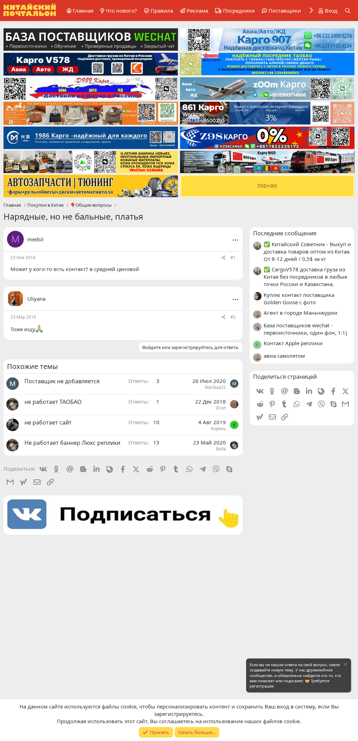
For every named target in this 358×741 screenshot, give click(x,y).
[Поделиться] (223, 258)
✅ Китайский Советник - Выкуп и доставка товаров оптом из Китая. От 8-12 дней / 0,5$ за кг (307, 251)
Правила (162, 10)
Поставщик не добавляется (62, 381)
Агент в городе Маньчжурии (300, 312)
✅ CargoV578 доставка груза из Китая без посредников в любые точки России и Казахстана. (305, 276)
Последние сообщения (284, 233)
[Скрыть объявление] (345, 665)
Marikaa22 (215, 387)
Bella (221, 449)
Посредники (239, 10)
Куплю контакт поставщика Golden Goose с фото (299, 298)
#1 (233, 258)
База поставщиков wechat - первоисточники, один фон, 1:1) (305, 329)
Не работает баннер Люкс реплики (72, 443)
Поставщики (284, 10)
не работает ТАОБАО (53, 402)
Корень (218, 429)
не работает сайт (48, 422)
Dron (221, 408)
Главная (83, 10)
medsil (35, 239)
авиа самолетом (284, 355)
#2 (233, 317)
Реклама (197, 10)
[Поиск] (348, 10)
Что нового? (121, 10)
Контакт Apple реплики (293, 343)
